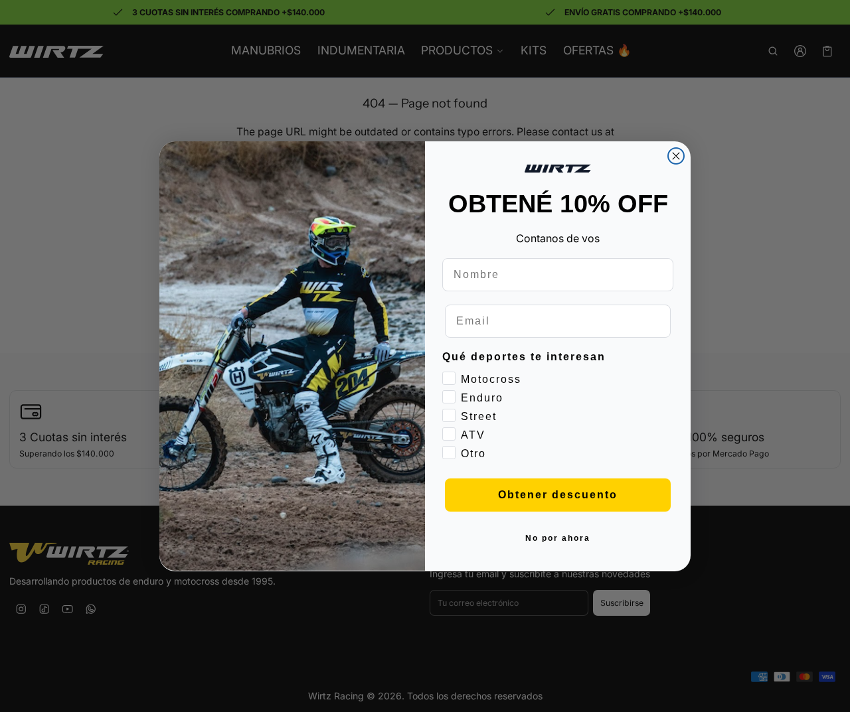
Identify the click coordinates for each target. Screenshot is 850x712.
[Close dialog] (676, 156)
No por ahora (557, 537)
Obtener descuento (558, 494)
